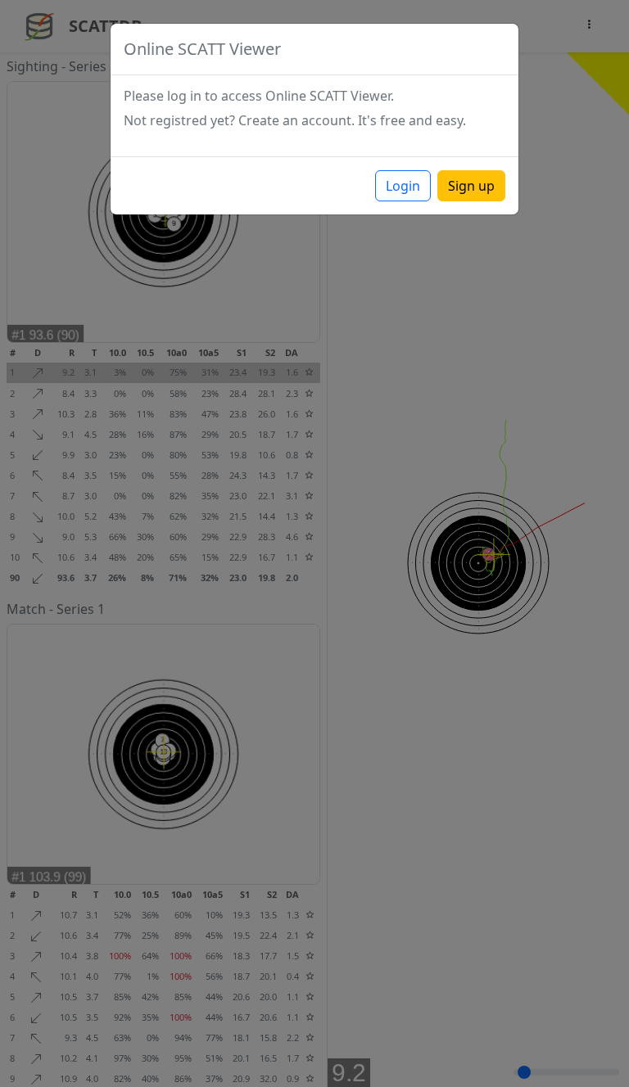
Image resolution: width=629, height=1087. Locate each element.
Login (403, 186)
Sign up (471, 186)
